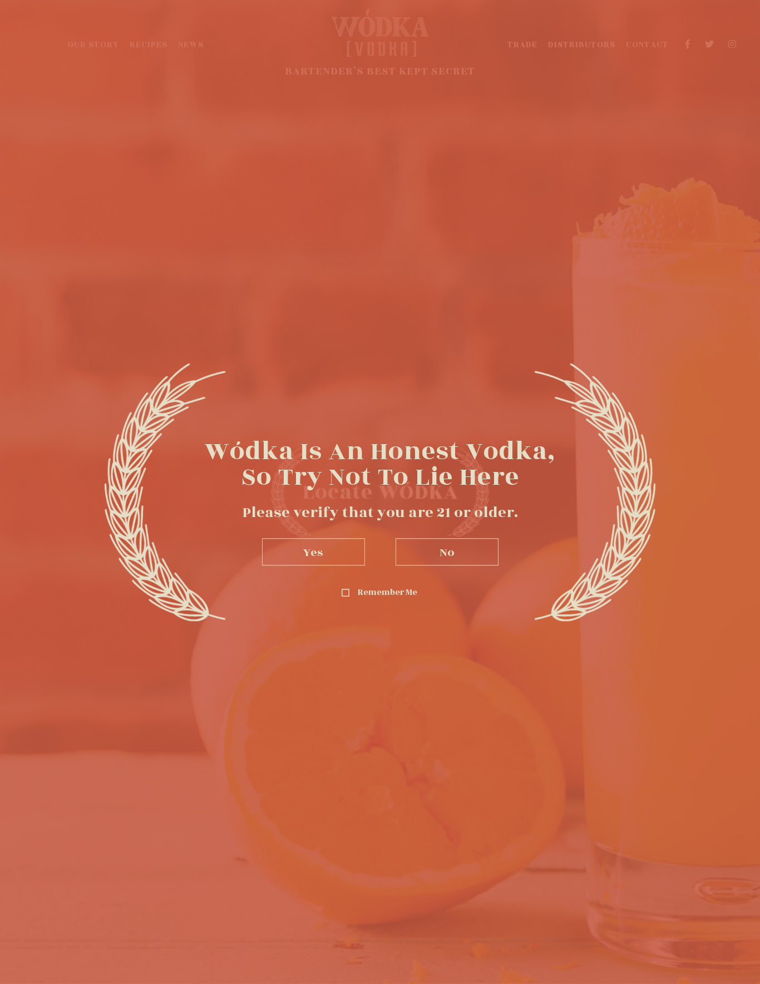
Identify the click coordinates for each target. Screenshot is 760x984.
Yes (313, 551)
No (447, 551)
